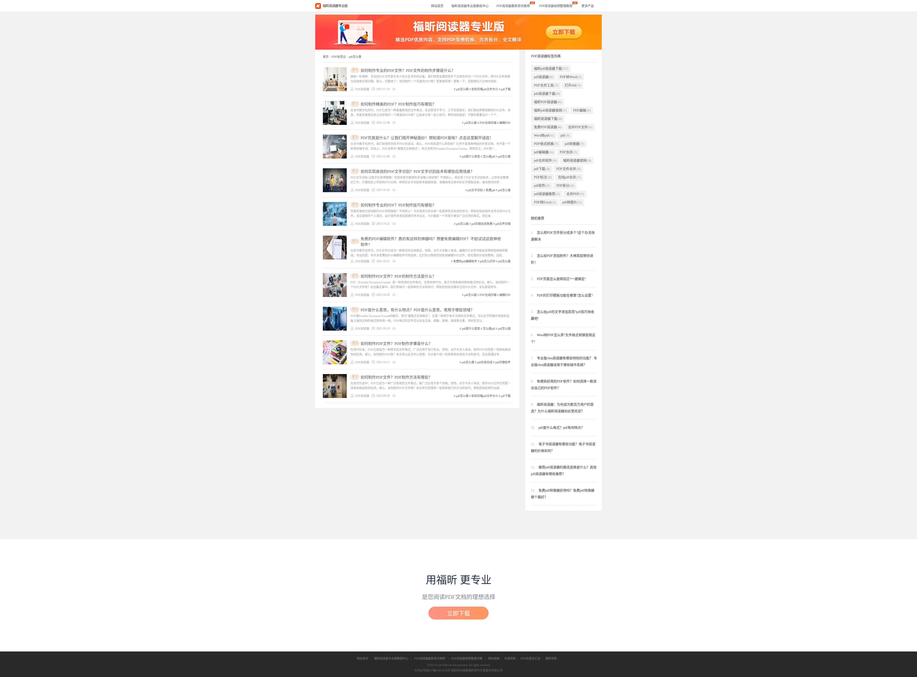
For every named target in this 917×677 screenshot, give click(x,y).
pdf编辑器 (543, 152)
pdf (565, 135)
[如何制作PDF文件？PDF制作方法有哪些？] (335, 386)
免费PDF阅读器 (548, 127)
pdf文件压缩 (503, 224)
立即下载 (458, 613)
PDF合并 (568, 152)
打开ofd (573, 85)
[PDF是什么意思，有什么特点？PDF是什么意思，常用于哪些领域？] (335, 319)
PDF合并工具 (546, 85)
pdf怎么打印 (487, 261)
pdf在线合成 (484, 362)
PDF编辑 (582, 110)
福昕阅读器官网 (577, 160)
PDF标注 (543, 177)
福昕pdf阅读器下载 (551, 68)
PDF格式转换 (546, 144)
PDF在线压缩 (488, 123)
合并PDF (575, 194)
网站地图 (494, 658)
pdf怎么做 (355, 56)
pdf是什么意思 (471, 156)
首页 (326, 56)
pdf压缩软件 (503, 362)
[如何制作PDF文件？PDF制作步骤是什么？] (335, 352)
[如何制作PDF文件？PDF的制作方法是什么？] (335, 285)
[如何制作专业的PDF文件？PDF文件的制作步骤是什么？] (335, 79)
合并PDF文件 (580, 127)
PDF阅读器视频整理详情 (466, 658)
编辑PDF (505, 123)
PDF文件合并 (568, 169)
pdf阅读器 (543, 77)
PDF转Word (570, 77)
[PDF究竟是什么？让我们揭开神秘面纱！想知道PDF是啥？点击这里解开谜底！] (335, 147)
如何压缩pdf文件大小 (484, 89)
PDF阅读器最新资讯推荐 (429, 658)
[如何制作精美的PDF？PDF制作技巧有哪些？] (335, 113)
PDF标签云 (339, 56)
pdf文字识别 (475, 190)
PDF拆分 (565, 185)
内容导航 (510, 658)
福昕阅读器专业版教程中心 (391, 658)
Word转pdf (544, 135)
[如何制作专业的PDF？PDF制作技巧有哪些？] (335, 214)
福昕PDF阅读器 (548, 102)
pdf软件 (542, 185)
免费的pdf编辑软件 (465, 261)
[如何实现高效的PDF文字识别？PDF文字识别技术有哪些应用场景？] (335, 180)
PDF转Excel (545, 202)
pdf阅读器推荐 (547, 194)
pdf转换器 (574, 144)
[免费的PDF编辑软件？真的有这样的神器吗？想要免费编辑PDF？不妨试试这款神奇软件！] (335, 247)
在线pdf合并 (569, 177)
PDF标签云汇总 (530, 658)
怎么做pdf (489, 156)
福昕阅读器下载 (548, 119)
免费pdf (490, 190)
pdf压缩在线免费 (481, 224)
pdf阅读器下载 (547, 93)
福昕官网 (551, 658)
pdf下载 (506, 89)
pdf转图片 (572, 202)
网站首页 (437, 6)
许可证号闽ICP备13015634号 (432, 670)
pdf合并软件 (545, 160)
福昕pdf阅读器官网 (550, 110)
